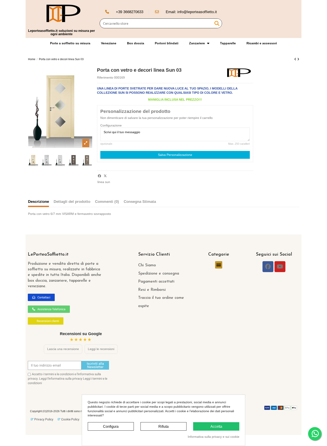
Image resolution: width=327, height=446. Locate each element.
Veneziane (108, 43)
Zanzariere (197, 43)
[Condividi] (99, 176)
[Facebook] (267, 266)
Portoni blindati (166, 43)
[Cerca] (217, 23)
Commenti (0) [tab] (107, 202)
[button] (41, 297)
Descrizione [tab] (38, 202)
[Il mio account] (286, 19)
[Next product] (298, 59)
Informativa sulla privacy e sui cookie (213, 436)
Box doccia (135, 43)
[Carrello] (294, 19)
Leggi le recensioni (101, 349)
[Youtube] (280, 266)
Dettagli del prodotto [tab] (72, 202)
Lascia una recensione (63, 349)
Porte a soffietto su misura (70, 43)
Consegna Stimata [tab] (140, 202)
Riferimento (105, 77)
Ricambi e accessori (261, 43)
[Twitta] (105, 176)
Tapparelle (228, 43)
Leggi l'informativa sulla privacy (60, 378)
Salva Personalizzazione (175, 155)
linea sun (103, 182)
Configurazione (111, 125)
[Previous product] (295, 59)
